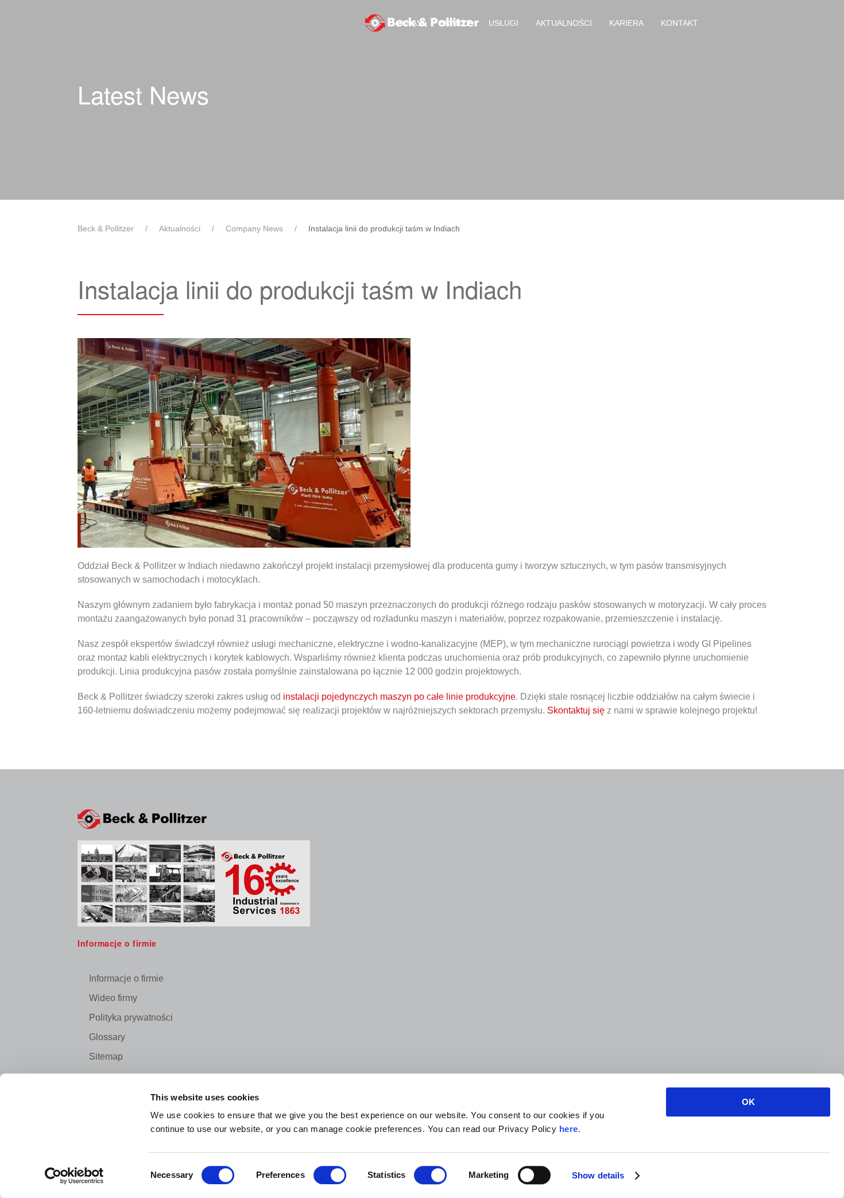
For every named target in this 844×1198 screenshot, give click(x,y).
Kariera (626, 23)
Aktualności (564, 23)
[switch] (329, 1175)
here (568, 1129)
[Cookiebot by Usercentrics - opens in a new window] (74, 1175)
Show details (598, 1175)
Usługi (503, 23)
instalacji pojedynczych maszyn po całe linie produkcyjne (399, 696)
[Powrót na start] (422, 23)
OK (748, 1102)
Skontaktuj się (576, 710)
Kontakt (679, 23)
